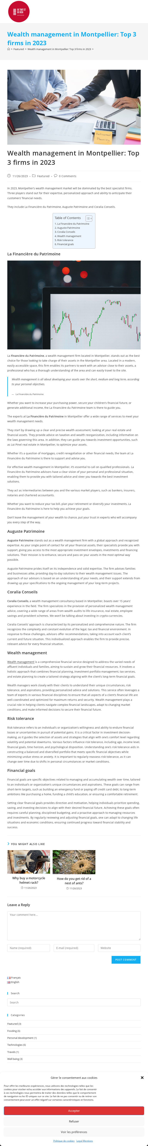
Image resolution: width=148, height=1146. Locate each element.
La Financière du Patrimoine (73, 223)
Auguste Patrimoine (68, 227)
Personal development (20, 1038)
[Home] (8, 49)
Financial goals (65, 244)
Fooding (12, 1031)
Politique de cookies (64, 1141)
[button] (142, 1078)
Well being (13, 1059)
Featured (43, 176)
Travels (11, 1052)
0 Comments (67, 176)
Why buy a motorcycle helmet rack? (28, 880)
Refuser (74, 1121)
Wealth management (69, 236)
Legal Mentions (85, 1141)
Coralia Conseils (66, 232)
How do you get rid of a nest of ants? (74, 881)
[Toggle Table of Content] (87, 218)
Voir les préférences (74, 1132)
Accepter (74, 1111)
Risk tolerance (65, 240)
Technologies (14, 1045)
